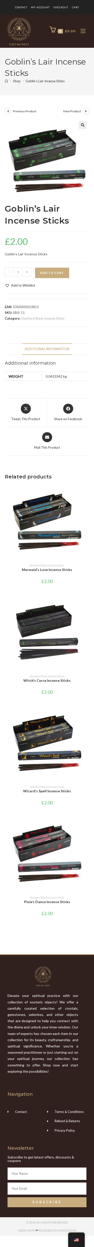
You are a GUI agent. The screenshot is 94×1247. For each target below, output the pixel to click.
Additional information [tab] (47, 349)
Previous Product (24, 111)
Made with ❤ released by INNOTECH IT (47, 1230)
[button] (83, 125)
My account (40, 7)
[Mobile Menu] (81, 31)
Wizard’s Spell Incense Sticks (47, 791)
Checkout (60, 7)
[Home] (6, 81)
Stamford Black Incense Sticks (42, 318)
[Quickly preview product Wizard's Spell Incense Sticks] (88, 714)
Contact (21, 7)
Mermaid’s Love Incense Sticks (47, 569)
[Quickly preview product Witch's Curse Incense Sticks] (88, 603)
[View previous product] (8, 111)
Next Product (72, 111)
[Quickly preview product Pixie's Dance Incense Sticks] (88, 825)
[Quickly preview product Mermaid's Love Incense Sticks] (88, 493)
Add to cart (52, 273)
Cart (75, 7)
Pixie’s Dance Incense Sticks (47, 902)
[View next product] (85, 111)
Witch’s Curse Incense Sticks (47, 680)
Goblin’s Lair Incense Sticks (45, 81)
